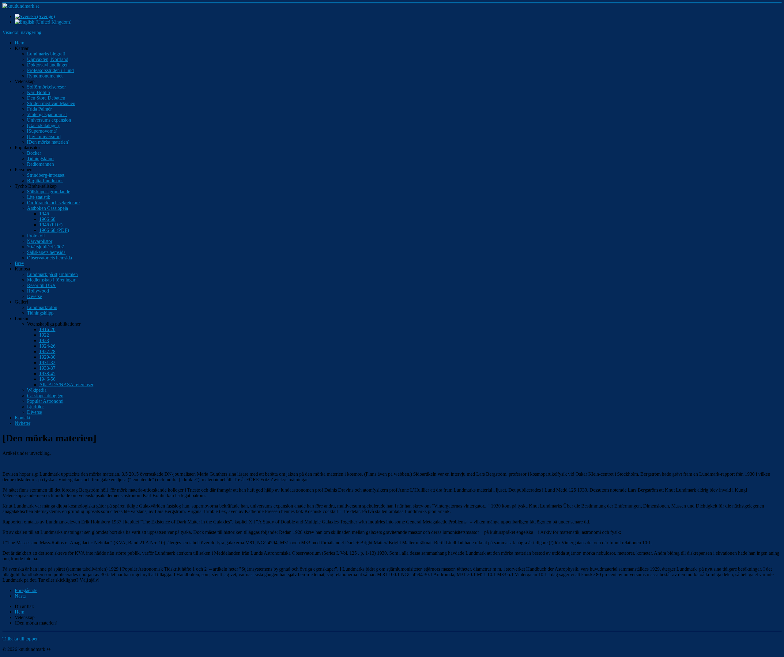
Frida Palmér (39, 108)
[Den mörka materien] (48, 142)
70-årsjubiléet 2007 (45, 246)
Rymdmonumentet (44, 75)
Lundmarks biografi (46, 53)
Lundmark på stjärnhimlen (52, 274)
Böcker (34, 153)
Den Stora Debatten (46, 97)
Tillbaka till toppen (20, 638)
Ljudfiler (35, 406)
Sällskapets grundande (48, 191)
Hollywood (38, 290)
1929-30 (47, 357)
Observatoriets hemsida (49, 257)
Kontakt (22, 417)
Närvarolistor (39, 241)
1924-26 (47, 346)
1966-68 (47, 219)
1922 (44, 335)
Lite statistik (38, 197)
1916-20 (47, 329)
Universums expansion (49, 120)
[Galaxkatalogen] (43, 125)
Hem (19, 42)
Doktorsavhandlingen (48, 64)
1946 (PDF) (50, 224)
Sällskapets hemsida (46, 252)
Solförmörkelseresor (46, 86)
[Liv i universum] (44, 136)
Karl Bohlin (38, 92)
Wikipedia (37, 390)
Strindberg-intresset (45, 175)
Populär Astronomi (45, 401)
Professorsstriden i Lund (50, 70)
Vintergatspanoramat (47, 114)
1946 (44, 213)
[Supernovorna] (42, 131)
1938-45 (47, 373)
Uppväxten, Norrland (47, 59)
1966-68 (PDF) (54, 230)
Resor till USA (41, 285)
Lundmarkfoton (42, 307)
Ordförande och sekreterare (53, 202)
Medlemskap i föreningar (51, 279)
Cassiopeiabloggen (45, 395)
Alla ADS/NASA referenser (66, 384)
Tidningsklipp (40, 158)
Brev (19, 263)
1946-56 (47, 379)
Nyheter (22, 423)
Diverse (34, 296)
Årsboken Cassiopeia (47, 208)
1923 (44, 340)
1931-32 (47, 362)
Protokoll (36, 235)
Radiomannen (40, 164)
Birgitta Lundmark (45, 180)
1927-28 (47, 351)
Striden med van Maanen (51, 103)
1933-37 (47, 368)
